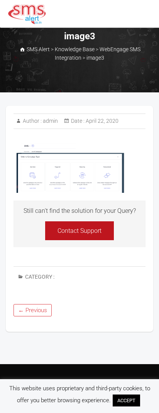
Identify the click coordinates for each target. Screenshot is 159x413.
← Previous (32, 310)
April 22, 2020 (101, 121)
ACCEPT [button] (126, 400)
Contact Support (79, 230)
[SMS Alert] (29, 14)
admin (50, 121)
